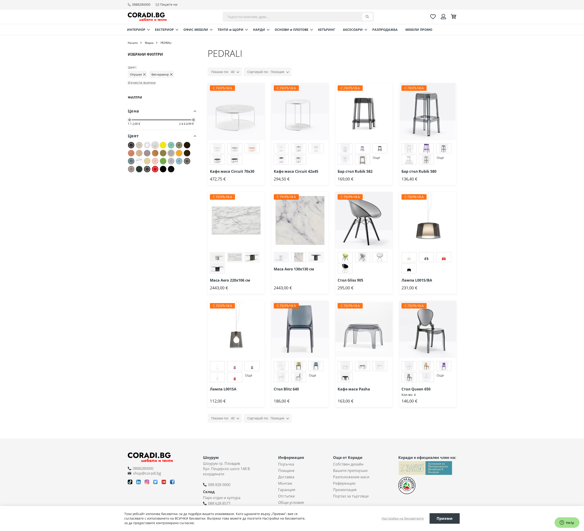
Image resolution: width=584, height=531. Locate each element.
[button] (264, 92)
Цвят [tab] (133, 136)
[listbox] (236, 154)
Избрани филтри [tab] (145, 54)
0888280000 (143, 468)
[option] (217, 148)
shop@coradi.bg (147, 473)
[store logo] (147, 16)
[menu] (292, 29)
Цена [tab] (133, 111)
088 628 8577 (219, 503)
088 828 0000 (219, 485)
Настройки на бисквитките (403, 518)
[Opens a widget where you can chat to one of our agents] (566, 523)
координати (213, 473)
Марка (149, 43)
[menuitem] (137, 29)
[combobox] (298, 17)
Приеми (445, 518)
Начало (133, 43)
